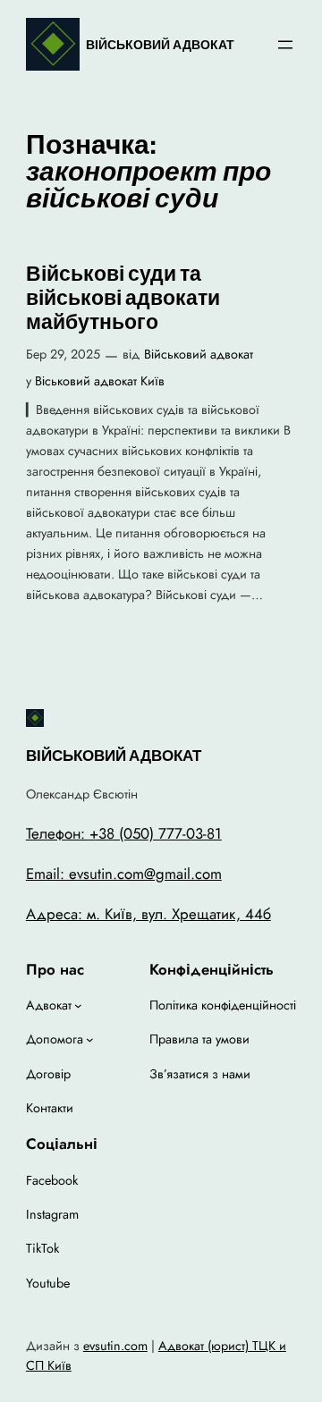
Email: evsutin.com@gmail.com (124, 873)
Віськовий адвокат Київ (100, 381)
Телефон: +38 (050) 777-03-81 (124, 833)
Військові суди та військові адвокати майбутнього (123, 298)
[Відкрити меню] (285, 44)
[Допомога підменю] (90, 1039)
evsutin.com (115, 1346)
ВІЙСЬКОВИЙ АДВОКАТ (160, 45)
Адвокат (49, 1005)
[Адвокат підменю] (78, 1005)
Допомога (54, 1039)
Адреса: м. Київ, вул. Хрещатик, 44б (148, 914)
